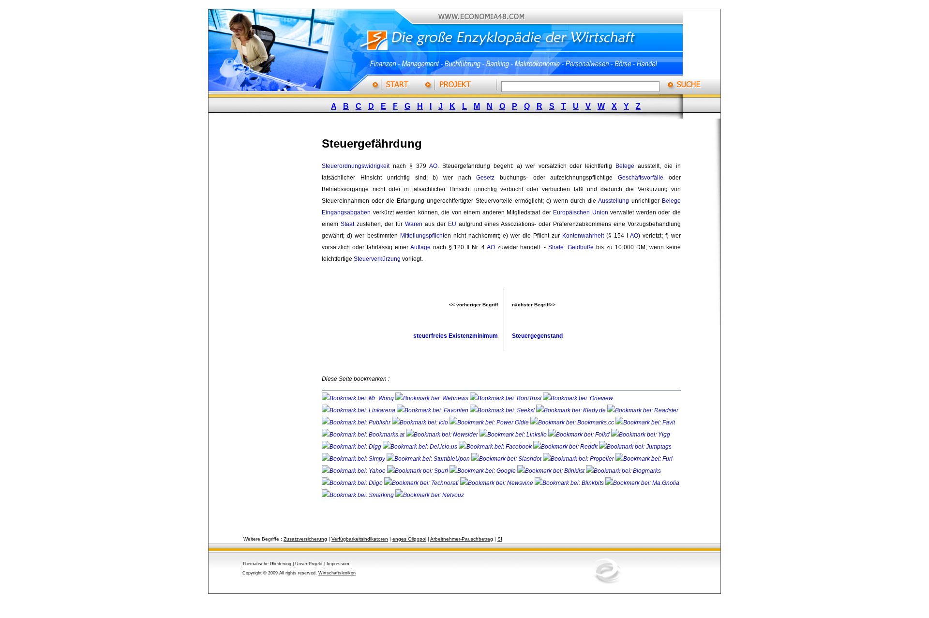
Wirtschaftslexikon (337, 573)
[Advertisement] (273, 272)
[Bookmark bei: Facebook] (496, 446)
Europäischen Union (580, 212)
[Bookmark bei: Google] (483, 470)
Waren (413, 224)
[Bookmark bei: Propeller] (579, 458)
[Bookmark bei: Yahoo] (354, 470)
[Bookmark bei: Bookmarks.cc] (572, 422)
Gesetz (485, 177)
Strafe (556, 247)
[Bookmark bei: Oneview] (578, 398)
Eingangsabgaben (346, 212)
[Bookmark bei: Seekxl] (503, 410)
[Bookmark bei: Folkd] (579, 434)
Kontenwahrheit (583, 235)
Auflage (420, 247)
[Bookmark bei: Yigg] (640, 434)
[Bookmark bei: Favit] (645, 422)
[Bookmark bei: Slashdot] (507, 458)
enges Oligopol (409, 539)
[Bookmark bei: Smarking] (358, 495)
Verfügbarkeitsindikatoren (359, 539)
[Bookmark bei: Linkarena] (359, 410)
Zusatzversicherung (305, 539)
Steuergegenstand (537, 335)
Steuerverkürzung (377, 259)
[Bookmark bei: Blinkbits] (570, 483)
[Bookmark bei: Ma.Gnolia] (642, 483)
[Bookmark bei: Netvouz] (429, 495)
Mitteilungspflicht (422, 235)
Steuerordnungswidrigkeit (356, 166)
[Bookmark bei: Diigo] (353, 483)
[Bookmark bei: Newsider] (442, 434)
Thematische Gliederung (266, 563)
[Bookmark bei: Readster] (642, 410)
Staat (347, 224)
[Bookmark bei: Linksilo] (513, 434)
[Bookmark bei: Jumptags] (635, 446)
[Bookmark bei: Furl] (644, 458)
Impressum (338, 563)
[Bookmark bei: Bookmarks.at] (364, 434)
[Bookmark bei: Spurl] (418, 470)
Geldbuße (581, 247)
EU (452, 224)
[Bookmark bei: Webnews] (432, 398)
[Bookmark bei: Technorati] (422, 483)
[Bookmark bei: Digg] (352, 446)
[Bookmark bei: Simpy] (354, 458)
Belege (624, 166)
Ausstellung (613, 200)
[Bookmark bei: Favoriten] (433, 410)
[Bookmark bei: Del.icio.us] (421, 446)
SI (499, 539)
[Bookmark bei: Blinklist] (551, 470)
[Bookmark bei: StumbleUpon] (429, 458)
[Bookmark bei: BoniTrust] (506, 398)
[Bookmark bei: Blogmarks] (623, 470)
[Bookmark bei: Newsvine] (497, 483)
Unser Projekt (309, 563)
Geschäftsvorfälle (640, 177)
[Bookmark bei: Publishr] (357, 422)
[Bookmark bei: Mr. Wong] (358, 398)
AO (433, 166)
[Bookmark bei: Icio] (421, 422)
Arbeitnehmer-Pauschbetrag (461, 539)
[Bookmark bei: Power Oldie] (490, 422)
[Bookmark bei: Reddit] (566, 446)
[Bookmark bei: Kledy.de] (571, 410)
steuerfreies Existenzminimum (455, 335)
